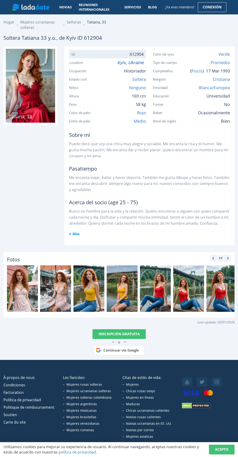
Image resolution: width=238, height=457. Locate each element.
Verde (224, 54)
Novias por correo (140, 430)
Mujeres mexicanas (81, 410)
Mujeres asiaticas (139, 436)
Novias (65, 7)
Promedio (220, 62)
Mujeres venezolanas (82, 423)
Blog (152, 7)
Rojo (141, 112)
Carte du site (14, 422)
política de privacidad (77, 452)
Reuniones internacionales (94, 7)
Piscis (196, 71)
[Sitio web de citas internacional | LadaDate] (31, 7)
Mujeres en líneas (140, 397)
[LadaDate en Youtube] (187, 382)
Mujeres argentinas (81, 404)
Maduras (133, 404)
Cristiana (221, 79)
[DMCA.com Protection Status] (196, 407)
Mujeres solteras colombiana (89, 397)
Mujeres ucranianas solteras (88, 391)
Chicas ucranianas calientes (147, 410)
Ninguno (137, 87)
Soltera (139, 79)
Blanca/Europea (214, 87)
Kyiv (121, 62)
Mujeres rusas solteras (84, 384)
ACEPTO (221, 449)
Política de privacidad (22, 399)
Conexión (212, 7)
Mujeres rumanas (80, 430)
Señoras (74, 22)
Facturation (13, 392)
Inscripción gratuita (119, 334)
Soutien (10, 414)
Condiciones (14, 385)
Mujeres (132, 384)
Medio (140, 121)
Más (76, 233)
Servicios (132, 7)
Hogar (8, 22)
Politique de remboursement (28, 407)
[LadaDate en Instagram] (217, 382)
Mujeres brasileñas (81, 417)
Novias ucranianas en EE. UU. (149, 423)
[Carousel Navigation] (220, 258)
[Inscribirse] (22, 288)
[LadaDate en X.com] (202, 382)
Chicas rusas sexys (140, 391)
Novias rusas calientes (143, 417)
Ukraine (137, 62)
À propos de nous (19, 377)
